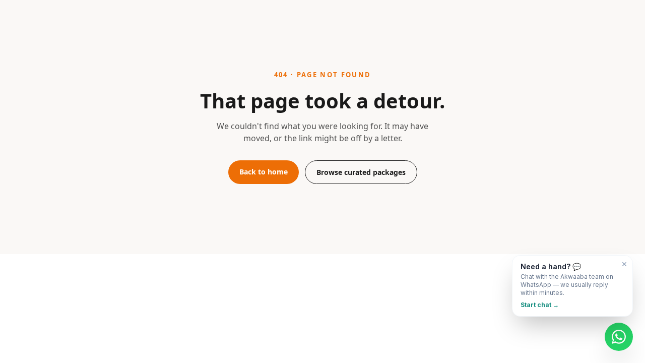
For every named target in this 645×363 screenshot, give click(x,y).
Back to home (263, 171)
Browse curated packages (361, 172)
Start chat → (540, 305)
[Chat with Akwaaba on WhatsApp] (619, 337)
